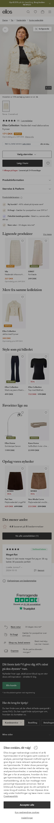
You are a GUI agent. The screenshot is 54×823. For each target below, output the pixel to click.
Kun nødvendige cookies (27, 812)
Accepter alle (27, 804)
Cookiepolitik (11, 796)
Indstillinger (27, 817)
